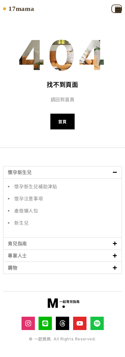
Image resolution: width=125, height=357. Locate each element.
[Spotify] (97, 323)
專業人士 (17, 256)
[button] (62, 172)
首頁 (62, 121)
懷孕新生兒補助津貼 (35, 186)
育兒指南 (17, 243)
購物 (13, 268)
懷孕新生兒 (20, 172)
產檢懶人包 (26, 211)
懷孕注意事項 (28, 199)
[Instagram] (28, 323)
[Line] (45, 323)
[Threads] (62, 323)
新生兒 (21, 223)
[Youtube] (79, 323)
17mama (21, 8)
